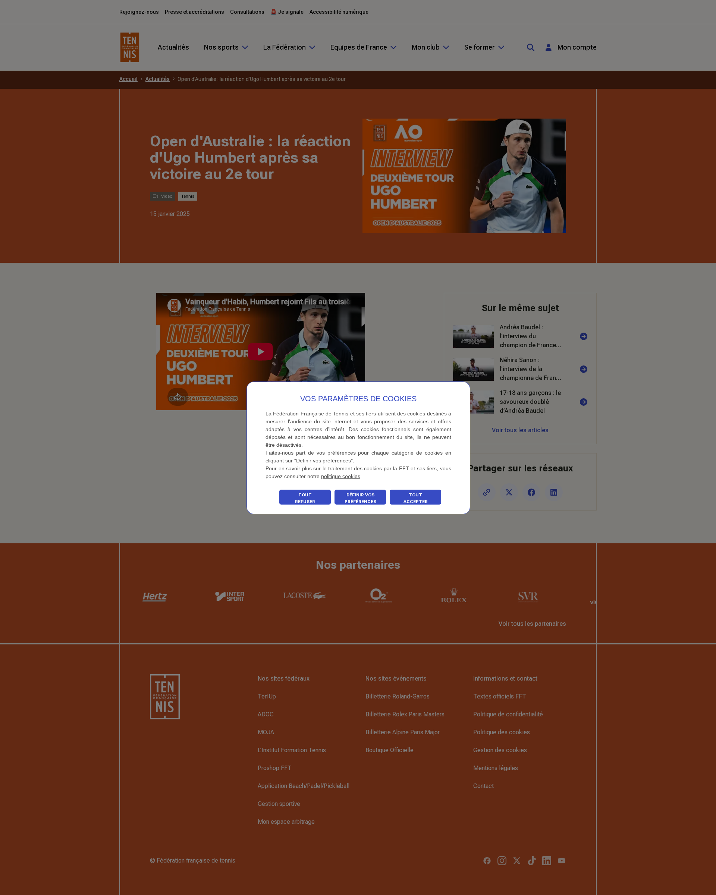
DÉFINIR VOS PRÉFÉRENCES (360, 498)
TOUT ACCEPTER (415, 498)
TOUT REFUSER (305, 498)
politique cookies (340, 476)
